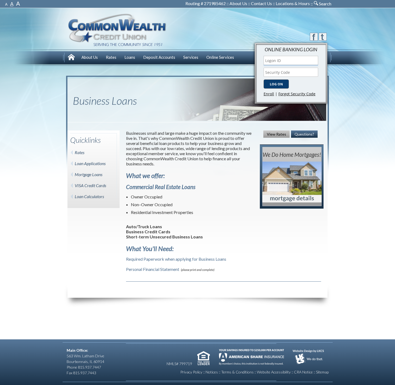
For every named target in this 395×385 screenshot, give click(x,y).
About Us (238, 3)
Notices (212, 372)
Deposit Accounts (159, 57)
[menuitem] (72, 57)
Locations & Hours (293, 3)
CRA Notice (303, 372)
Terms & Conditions (237, 372)
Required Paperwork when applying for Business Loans (176, 258)
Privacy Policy (191, 372)
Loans (129, 57)
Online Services (220, 57)
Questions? (304, 134)
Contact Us (261, 3)
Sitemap (322, 372)
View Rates (276, 134)
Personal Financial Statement (152, 269)
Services (190, 57)
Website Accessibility (274, 372)
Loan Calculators (89, 196)
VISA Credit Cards (90, 185)
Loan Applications (90, 163)
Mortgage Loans (88, 174)
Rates (111, 57)
